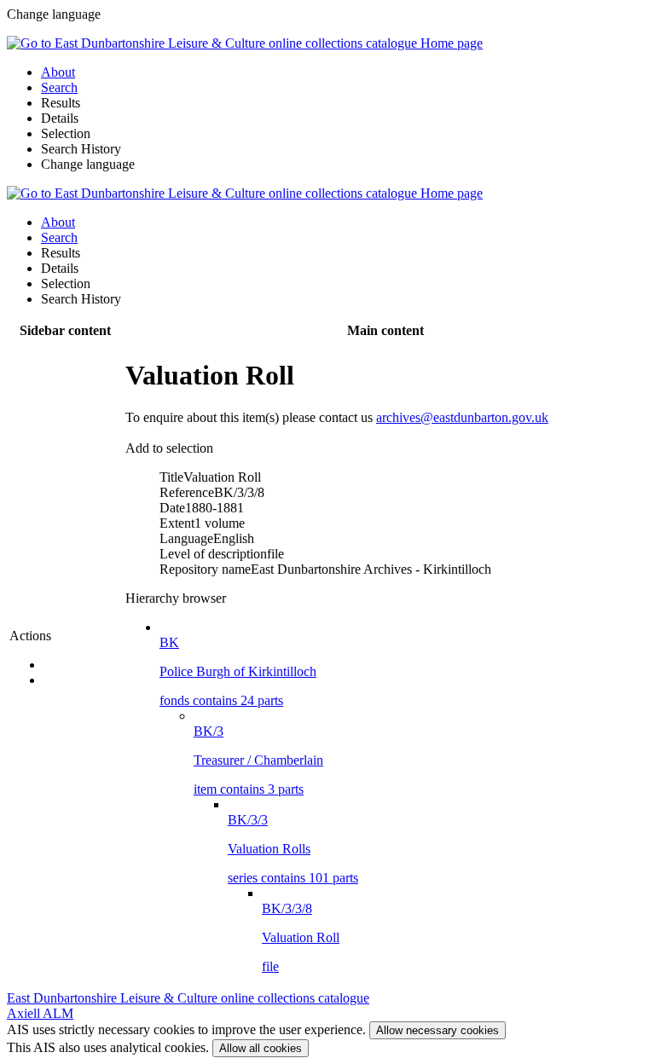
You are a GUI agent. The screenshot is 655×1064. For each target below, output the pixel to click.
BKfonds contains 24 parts (237, 671)
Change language (88, 164)
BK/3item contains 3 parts (258, 760)
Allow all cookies (260, 1048)
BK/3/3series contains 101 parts (293, 848)
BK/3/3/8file (300, 937)
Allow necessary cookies (437, 1030)
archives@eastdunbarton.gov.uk (462, 417)
